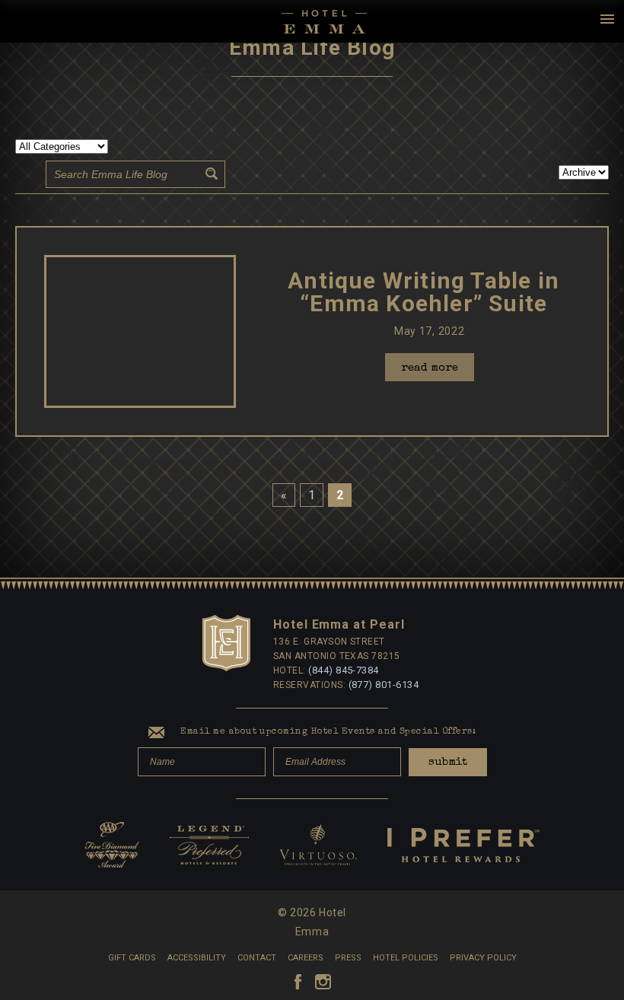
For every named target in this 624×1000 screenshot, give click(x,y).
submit (447, 762)
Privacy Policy (483, 958)
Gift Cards (132, 958)
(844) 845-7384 (343, 670)
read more (429, 368)
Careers (305, 958)
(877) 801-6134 (384, 684)
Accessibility (196, 958)
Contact (256, 958)
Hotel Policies (405, 958)
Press (348, 958)
